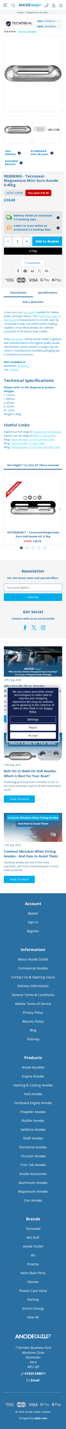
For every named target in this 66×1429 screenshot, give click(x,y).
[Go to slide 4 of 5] (38, 547)
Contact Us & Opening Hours (33, 977)
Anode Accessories (33, 1174)
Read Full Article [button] (19, 799)
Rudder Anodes (33, 1120)
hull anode (17, 339)
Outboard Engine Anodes (33, 1103)
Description (18, 292)
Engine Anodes (33, 1076)
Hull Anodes (33, 1094)
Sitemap (33, 1039)
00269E (14, 369)
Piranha (33, 1264)
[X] (39, 271)
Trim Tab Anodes (33, 1165)
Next (60, 509)
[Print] (32, 271)
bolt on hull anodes (44, 435)
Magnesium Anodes (33, 1191)
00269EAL (24, 366)
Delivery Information (33, 986)
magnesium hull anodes (47, 432)
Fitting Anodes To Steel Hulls (28, 443)
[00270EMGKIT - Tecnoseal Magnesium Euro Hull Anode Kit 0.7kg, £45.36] (33, 505)
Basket (33, 913)
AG (33, 1255)
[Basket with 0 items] (61, 5)
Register (33, 931)
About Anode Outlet (33, 959)
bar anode (29, 312)
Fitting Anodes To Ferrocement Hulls (32, 439)
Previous (5, 509)
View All (33, 1317)
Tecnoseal (33, 1228)
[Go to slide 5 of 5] (44, 547)
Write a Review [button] (27, 31)
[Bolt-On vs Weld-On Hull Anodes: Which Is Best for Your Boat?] (33, 747)
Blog (33, 1030)
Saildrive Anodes (33, 1129)
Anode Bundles (33, 1067)
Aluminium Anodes (33, 1182)
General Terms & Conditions (33, 995)
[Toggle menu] (5, 5)
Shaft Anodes (33, 1138)
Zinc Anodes (33, 1200)
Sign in (33, 922)
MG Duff (33, 1237)
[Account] (53, 5)
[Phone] (46, 5)
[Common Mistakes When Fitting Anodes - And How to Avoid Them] (33, 827)
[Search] (13, 5)
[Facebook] (18, 271)
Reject (33, 727)
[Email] (25, 271)
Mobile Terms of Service (33, 1004)
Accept (33, 735)
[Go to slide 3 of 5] (33, 547)
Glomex (33, 1282)
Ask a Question (33, 302)
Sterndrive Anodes (33, 1147)
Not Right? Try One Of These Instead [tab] (33, 465)
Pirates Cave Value (33, 1291)
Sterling (33, 1299)
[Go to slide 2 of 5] (27, 547)
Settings (33, 719)
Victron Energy (33, 1308)
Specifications (47, 292)
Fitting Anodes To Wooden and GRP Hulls (35, 447)
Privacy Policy (33, 1012)
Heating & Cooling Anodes (33, 1085)
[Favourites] (33, 519)
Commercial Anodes (33, 968)
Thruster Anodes (33, 1156)
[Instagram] (43, 627)
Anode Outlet (33, 1246)
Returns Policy (33, 1021)
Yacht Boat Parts (33, 1273)
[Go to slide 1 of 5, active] (21, 547)
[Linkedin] (46, 271)
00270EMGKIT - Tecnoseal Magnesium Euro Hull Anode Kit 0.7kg (33, 534)
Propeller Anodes (33, 1112)
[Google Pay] (33, 251)
